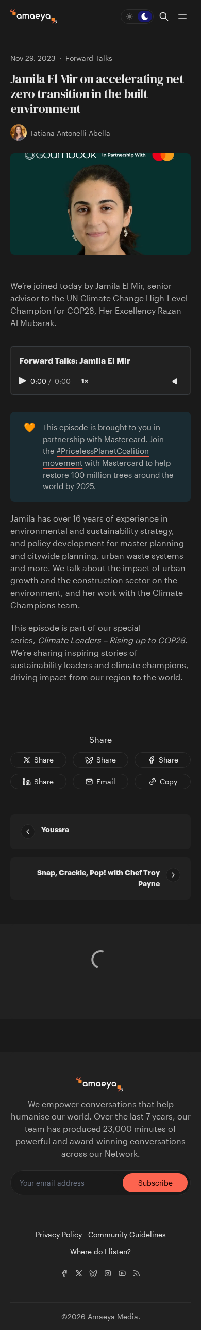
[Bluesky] (93, 1273)
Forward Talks (88, 58)
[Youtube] (122, 1273)
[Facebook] (64, 1273)
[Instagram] (108, 1273)
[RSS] (136, 1273)
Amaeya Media (113, 1316)
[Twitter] (79, 1273)
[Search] (164, 16)
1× (84, 381)
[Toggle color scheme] (137, 16)
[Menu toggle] (182, 16)
